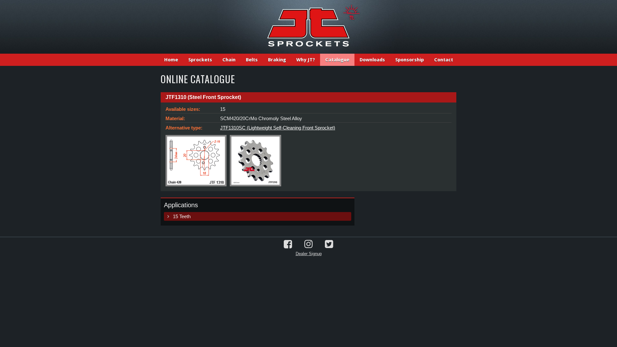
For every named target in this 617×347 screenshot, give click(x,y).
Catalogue (337, 60)
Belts (252, 60)
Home (171, 60)
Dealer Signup (309, 253)
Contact (443, 60)
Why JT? (305, 60)
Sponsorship (409, 60)
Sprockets (200, 60)
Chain (229, 60)
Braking (277, 60)
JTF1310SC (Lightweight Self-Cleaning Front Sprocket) (277, 127)
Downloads (372, 60)
